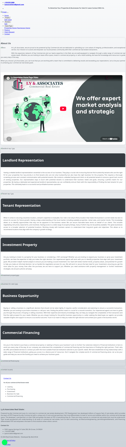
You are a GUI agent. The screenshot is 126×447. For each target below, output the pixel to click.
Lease (10, 20)
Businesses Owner (23, 28)
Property (7, 17)
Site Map (7, 444)
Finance (7, 30)
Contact (7, 34)
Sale (5, 20)
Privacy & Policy (9, 440)
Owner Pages (8, 26)
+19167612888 (9, 2)
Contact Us (7, 378)
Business (7, 22)
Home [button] (6, 15)
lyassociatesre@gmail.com (14, 5)
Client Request (9, 32)
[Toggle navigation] (7, 12)
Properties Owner (10, 28)
